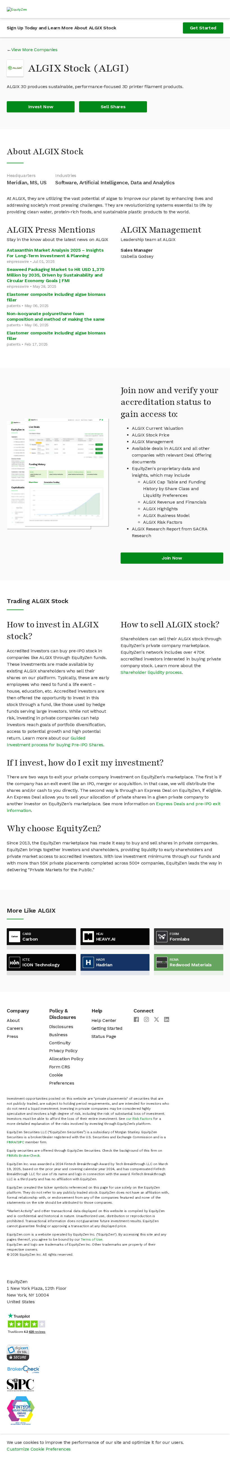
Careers (15, 1028)
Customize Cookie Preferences (39, 1449)
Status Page (103, 1036)
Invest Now (40, 106)
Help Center (103, 1020)
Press (12, 1036)
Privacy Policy (63, 1050)
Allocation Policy (66, 1058)
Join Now (172, 558)
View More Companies (34, 49)
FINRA (11, 1142)
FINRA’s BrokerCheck (23, 1156)
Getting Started (107, 1028)
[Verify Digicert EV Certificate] (18, 1352)
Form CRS (59, 1066)
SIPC (20, 1142)
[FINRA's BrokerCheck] (23, 1369)
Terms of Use (91, 1239)
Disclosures (61, 1026)
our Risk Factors (139, 1119)
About (13, 1020)
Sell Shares (113, 106)
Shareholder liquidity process (151, 672)
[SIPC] (20, 1384)
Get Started (203, 27)
